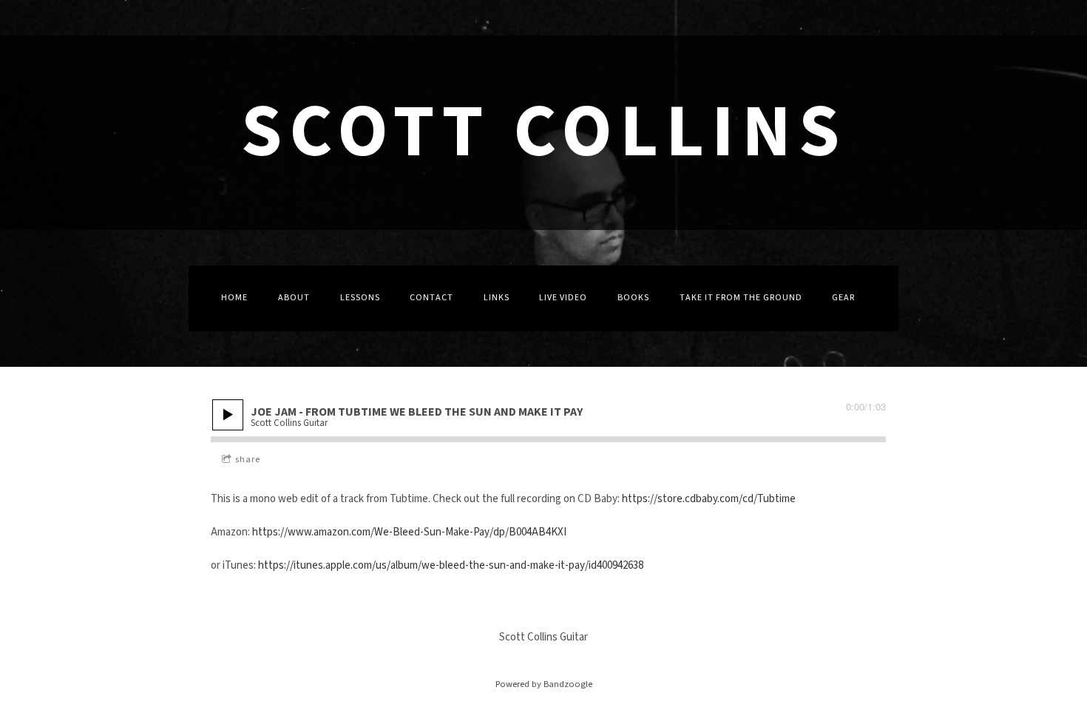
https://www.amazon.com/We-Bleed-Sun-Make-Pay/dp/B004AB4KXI (409, 532)
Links (496, 297)
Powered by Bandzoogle (543, 684)
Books (633, 297)
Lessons (360, 297)
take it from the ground (741, 297)
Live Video (563, 297)
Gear (843, 297)
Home (234, 297)
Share (247, 459)
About (294, 297)
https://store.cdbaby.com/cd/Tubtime (709, 499)
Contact (431, 297)
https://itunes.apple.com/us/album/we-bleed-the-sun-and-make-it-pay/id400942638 (450, 565)
